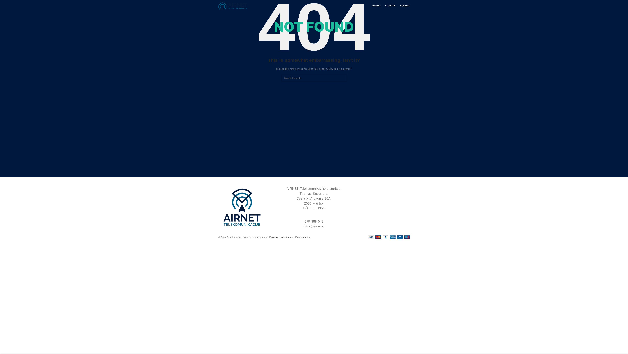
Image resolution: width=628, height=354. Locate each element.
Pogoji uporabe (303, 237)
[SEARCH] (343, 78)
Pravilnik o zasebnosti (281, 237)
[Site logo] (233, 5)
